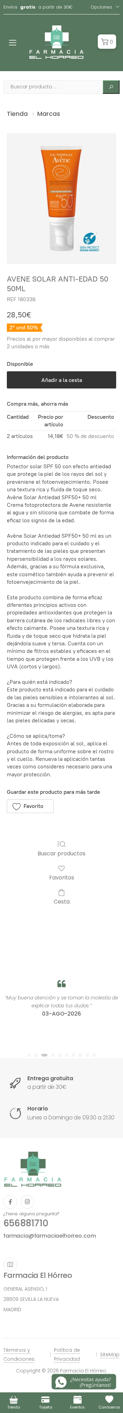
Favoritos (61, 877)
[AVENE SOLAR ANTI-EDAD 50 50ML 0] (61, 198)
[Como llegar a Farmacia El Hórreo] (10, 1264)
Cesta (62, 901)
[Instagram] (27, 1202)
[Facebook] (10, 1202)
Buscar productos (61, 853)
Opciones (101, 7)
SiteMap (110, 1354)
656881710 (25, 1223)
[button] (107, 41)
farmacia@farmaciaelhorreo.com (49, 1236)
